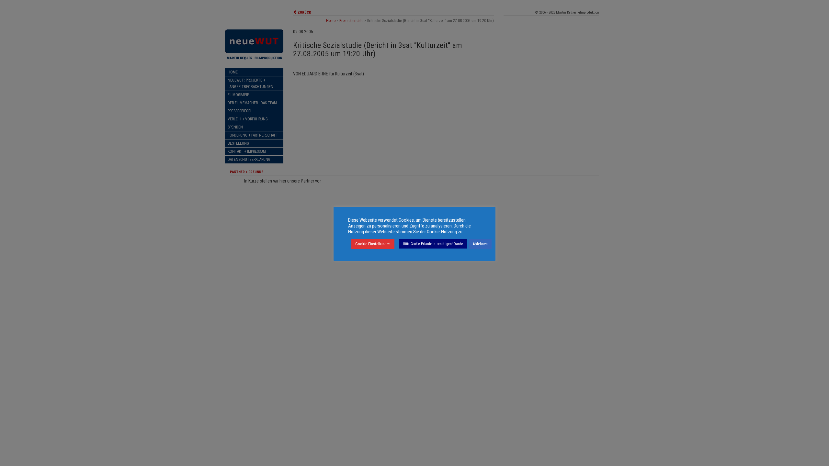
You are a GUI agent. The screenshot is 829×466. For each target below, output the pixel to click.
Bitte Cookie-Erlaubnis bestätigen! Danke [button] (433, 244)
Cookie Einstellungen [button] (373, 243)
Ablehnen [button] (480, 243)
